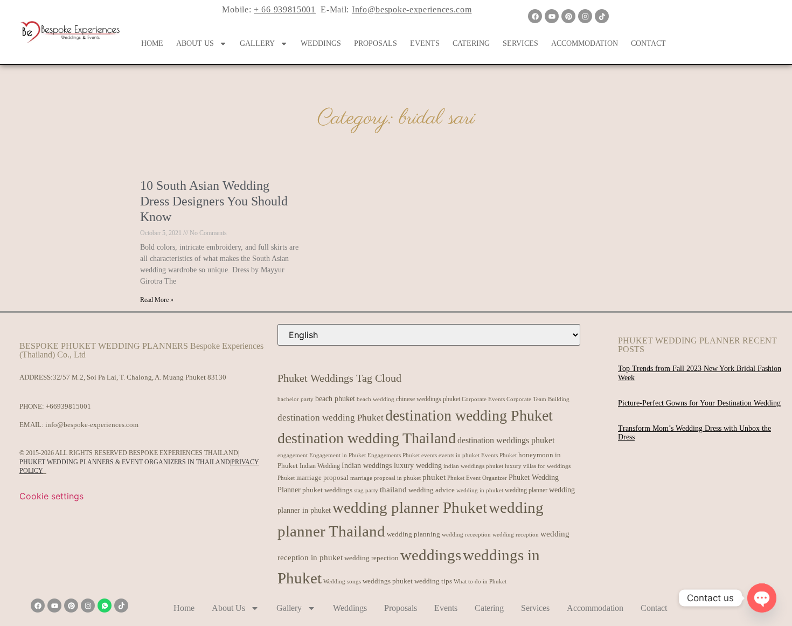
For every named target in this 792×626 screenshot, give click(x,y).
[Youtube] (552, 16)
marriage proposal (322, 477)
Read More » (156, 300)
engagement (292, 455)
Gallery (257, 43)
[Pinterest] (568, 16)
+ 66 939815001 (285, 9)
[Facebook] (535, 16)
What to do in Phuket (480, 581)
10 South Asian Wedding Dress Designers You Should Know (214, 201)
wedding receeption (466, 535)
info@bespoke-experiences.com (91, 425)
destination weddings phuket (505, 440)
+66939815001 (68, 406)
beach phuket (335, 398)
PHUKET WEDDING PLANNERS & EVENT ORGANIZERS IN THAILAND (124, 462)
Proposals (375, 43)
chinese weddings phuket (428, 399)
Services (520, 43)
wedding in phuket (479, 490)
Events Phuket (499, 455)
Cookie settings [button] (51, 496)
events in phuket (459, 455)
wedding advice (431, 490)
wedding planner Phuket (409, 507)
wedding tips (433, 581)
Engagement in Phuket (337, 455)
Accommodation (584, 43)
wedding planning (413, 534)
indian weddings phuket (473, 466)
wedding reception (515, 535)
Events (425, 43)
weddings (430, 554)
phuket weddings (327, 490)
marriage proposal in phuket (385, 478)
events (429, 455)
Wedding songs (342, 581)
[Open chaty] (761, 598)
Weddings (321, 43)
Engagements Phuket (393, 455)
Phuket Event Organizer (477, 477)
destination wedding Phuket (330, 417)
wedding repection (371, 558)
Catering (471, 43)
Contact (648, 43)
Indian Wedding (320, 466)
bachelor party (295, 399)
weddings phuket (388, 581)
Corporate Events (483, 399)
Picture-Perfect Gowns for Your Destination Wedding (699, 403)
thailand (393, 489)
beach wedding (375, 399)
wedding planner (526, 490)
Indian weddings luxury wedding (392, 465)
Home (152, 43)
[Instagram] (585, 16)
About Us (195, 43)
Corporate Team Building (537, 399)
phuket (434, 476)
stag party (366, 490)
